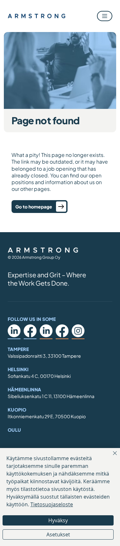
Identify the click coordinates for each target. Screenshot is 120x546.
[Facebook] (30, 330)
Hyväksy (58, 520)
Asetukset (58, 534)
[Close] (111, 457)
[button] (104, 16)
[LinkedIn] (14, 330)
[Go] (61, 206)
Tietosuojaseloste (51, 504)
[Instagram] (78, 330)
